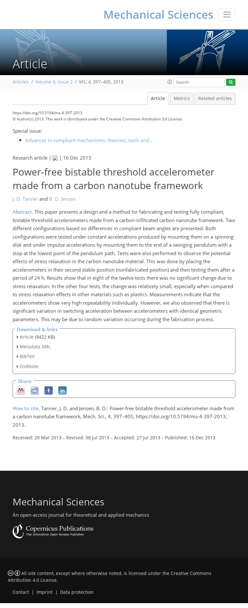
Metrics (182, 98)
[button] (170, 82)
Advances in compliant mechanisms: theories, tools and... (89, 140)
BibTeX (27, 356)
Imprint (44, 592)
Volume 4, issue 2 (54, 82)
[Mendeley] (20, 390)
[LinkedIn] (62, 390)
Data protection (77, 592)
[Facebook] (48, 390)
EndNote (29, 366)
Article (158, 98)
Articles (21, 82)
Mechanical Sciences (158, 14)
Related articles (215, 98)
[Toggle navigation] (226, 14)
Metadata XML (35, 346)
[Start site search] (230, 82)
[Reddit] (34, 390)
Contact (21, 592)
